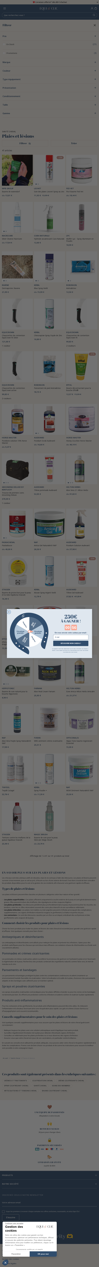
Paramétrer (16, 1254)
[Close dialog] (9, 612)
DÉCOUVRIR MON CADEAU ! (71, 643)
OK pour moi (43, 1254)
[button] (5, 1262)
